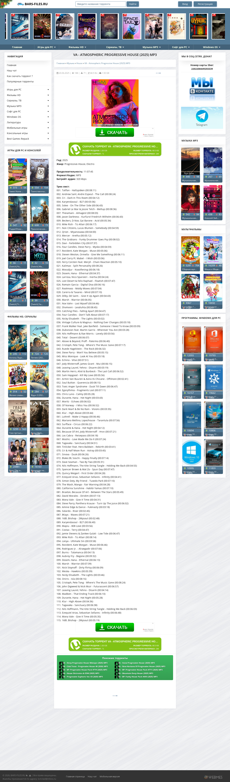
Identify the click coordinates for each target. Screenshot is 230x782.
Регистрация (205, 4)
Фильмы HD (76, 47)
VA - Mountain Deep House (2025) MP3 (135, 673)
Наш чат (12, 70)
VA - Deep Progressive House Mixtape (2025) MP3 (85, 663)
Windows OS (210, 47)
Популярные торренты (20, 81)
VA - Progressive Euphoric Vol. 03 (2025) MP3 (83, 677)
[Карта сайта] (30, 775)
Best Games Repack (18, 138)
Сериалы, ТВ (113, 47)
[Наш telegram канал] (202, 116)
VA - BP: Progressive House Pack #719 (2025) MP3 (85, 670)
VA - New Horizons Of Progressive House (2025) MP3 (141, 666)
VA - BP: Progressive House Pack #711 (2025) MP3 (140, 670)
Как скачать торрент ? (20, 76)
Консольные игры (17, 133)
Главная (17, 47)
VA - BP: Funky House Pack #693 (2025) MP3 (137, 677)
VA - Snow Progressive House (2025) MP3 (136, 663)
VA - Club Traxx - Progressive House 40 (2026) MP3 (85, 666)
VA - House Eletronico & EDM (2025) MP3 (81, 673)
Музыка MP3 (150, 47)
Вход (185, 4)
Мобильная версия (110, 776)
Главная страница (75, 776)
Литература (14, 122)
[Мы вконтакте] (202, 87)
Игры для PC (45, 47)
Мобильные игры (17, 127)
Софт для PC (179, 47)
